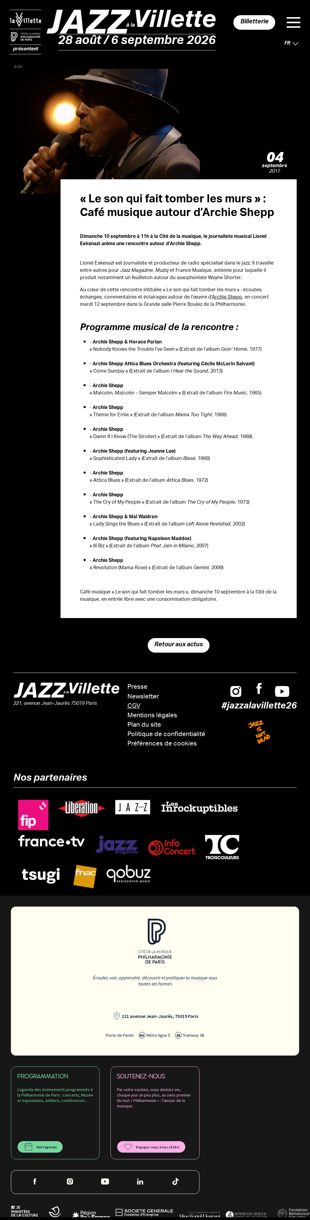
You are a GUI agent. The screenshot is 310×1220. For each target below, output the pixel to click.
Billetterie (254, 22)
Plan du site (144, 725)
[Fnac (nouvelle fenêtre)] (85, 877)
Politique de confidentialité (166, 734)
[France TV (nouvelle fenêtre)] (51, 841)
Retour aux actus (178, 645)
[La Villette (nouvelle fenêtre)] (25, 19)
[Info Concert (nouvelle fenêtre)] (171, 848)
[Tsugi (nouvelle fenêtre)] (41, 875)
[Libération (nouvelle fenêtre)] (81, 809)
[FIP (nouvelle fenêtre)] (33, 815)
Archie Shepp (227, 297)
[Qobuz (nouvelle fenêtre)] (128, 874)
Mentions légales (152, 715)
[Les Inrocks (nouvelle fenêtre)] (199, 808)
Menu (293, 22)
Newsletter (143, 697)
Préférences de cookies (162, 744)
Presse (137, 687)
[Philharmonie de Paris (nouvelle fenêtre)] (25, 37)
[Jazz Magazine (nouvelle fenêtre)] (116, 845)
